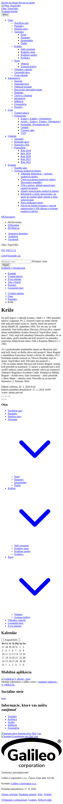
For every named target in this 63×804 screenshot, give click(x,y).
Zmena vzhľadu (9, 794)
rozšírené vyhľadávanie (13, 268)
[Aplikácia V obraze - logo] (15, 679)
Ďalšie (17, 485)
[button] (10, 20)
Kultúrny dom (21, 548)
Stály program (21, 545)
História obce (14, 416)
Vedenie (18, 614)
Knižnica (18, 554)
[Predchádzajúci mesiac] (2, 640)
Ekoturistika (20, 482)
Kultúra (12, 488)
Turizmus (12, 419)
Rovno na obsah (9, 2)
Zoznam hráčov (22, 617)
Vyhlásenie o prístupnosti (14, 800)
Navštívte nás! (15, 410)
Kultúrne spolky (22, 551)
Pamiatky (12, 299)
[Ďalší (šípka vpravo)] (6, 399)
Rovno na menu (27, 2)
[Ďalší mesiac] (19, 640)
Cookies (32, 800)
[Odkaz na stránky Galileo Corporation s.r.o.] (31, 767)
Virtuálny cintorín (17, 620)
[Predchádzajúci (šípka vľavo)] (2, 399)
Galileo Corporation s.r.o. (24, 783)
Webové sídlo (45, 800)
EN (13, 225)
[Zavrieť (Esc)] (2, 396)
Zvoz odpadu (14, 626)
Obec (10, 296)
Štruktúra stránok (27, 794)
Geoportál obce (15, 623)
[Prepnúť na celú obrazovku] (6, 396)
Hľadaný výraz (39, 261)
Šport (17, 476)
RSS (40, 794)
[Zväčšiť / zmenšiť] (9, 396)
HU (14, 228)
